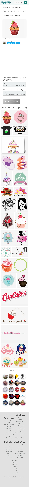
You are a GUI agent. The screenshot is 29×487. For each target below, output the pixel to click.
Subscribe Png (8, 444)
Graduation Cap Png (20, 453)
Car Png (14, 462)
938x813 (4, 134)
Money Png (14, 460)
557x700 (19, 169)
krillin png (8, 437)
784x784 (18, 354)
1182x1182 (17, 271)
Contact (20, 419)
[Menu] (25, 2)
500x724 (4, 123)
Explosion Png (20, 455)
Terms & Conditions (20, 421)
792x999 (18, 244)
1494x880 (16, 134)
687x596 (4, 354)
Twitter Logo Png (9, 446)
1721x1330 (17, 195)
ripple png (8, 428)
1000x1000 (4, 195)
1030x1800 (4, 185)
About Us (20, 417)
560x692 (17, 228)
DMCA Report (20, 423)
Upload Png (20, 427)
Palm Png (20, 444)
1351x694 (4, 305)
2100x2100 (17, 123)
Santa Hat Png (8, 448)
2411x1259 (15, 256)
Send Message (11, 43)
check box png (8, 432)
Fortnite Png (20, 457)
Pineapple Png (14, 466)
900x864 (16, 185)
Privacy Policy (20, 425)
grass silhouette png (9, 424)
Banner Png (14, 473)
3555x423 (4, 341)
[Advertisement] (14, 60)
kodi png (9, 430)
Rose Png (8, 449)
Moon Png (20, 451)
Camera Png (20, 446)
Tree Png (20, 448)
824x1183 (4, 228)
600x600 (4, 210)
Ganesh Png (15, 472)
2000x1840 (4, 367)
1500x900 (4, 323)
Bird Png (14, 464)
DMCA (17, 43)
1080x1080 (20, 210)
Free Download (12, 101)
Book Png (14, 470)
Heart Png (8, 457)
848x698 (4, 153)
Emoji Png (14, 468)
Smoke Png (20, 449)
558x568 (19, 287)
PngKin (8, 453)
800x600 (4, 244)
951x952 (4, 256)
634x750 (4, 271)
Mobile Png (8, 455)
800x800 (16, 367)
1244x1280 (4, 169)
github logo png (9, 426)
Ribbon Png (9, 451)
